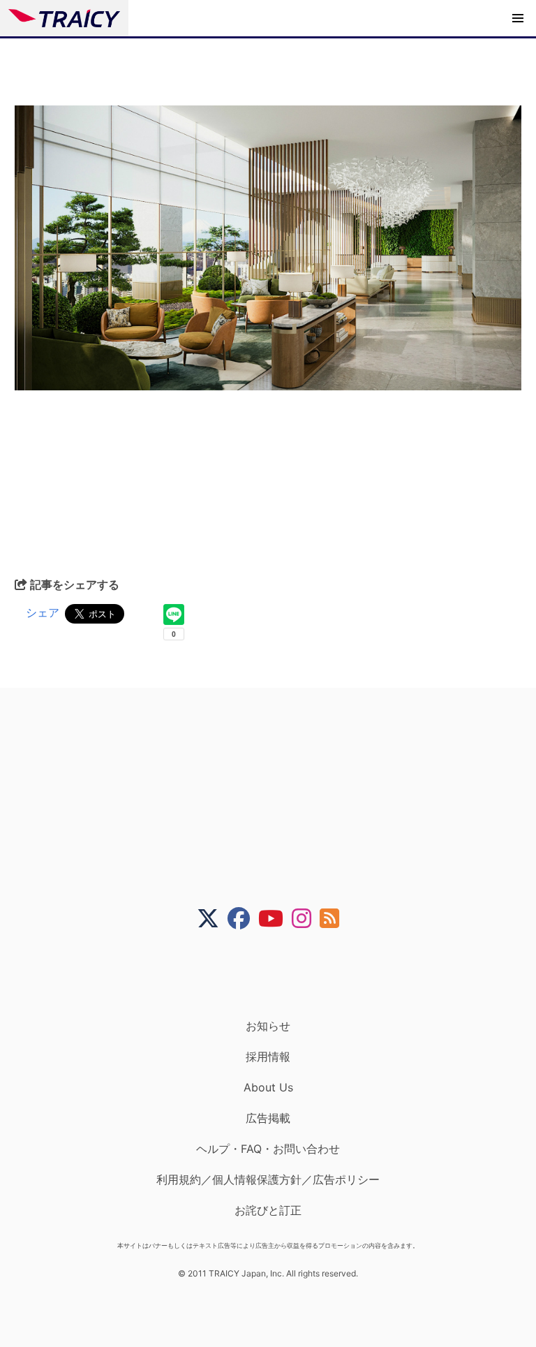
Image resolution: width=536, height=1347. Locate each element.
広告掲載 (268, 1118)
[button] (518, 18)
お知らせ (268, 1026)
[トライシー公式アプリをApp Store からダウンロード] (277, 974)
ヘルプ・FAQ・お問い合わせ (268, 1149)
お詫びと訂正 (268, 1210)
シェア (42, 612)
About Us (268, 1087)
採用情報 (268, 1056)
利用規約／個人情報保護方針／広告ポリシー (268, 1179)
